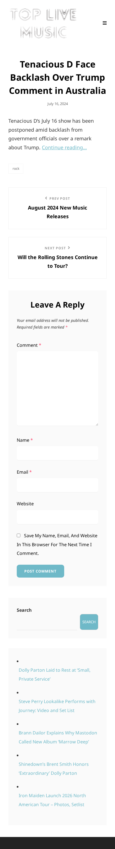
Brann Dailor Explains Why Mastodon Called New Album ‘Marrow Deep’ (58, 737)
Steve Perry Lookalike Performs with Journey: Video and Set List (57, 705)
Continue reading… (64, 147)
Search (24, 610)
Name (25, 440)
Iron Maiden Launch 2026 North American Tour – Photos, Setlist (52, 800)
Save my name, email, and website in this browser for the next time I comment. (57, 544)
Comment (29, 345)
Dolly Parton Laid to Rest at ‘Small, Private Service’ (54, 674)
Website (25, 504)
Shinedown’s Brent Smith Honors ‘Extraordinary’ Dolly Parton (54, 768)
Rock (16, 168)
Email (24, 472)
